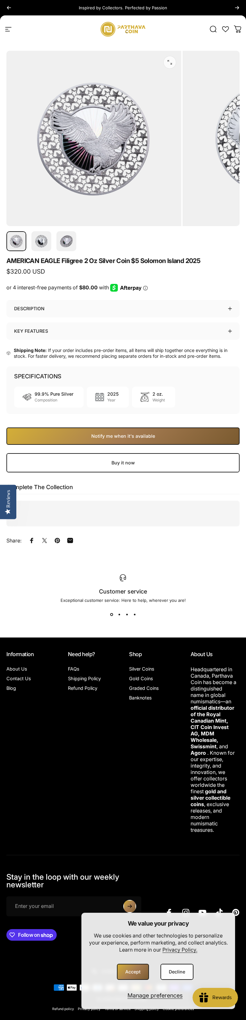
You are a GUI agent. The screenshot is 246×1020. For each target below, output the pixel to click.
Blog (11, 688)
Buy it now (123, 462)
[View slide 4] (134, 614)
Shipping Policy (84, 678)
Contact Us (18, 678)
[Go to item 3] (66, 241)
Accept (133, 971)
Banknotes (140, 697)
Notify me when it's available (123, 436)
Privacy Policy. (179, 949)
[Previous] (9, 7)
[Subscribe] (129, 906)
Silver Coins (141, 669)
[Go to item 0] (16, 241)
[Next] (237, 7)
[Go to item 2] (41, 241)
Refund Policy (82, 688)
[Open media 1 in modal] (169, 62)
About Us (16, 669)
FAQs (73, 669)
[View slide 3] (127, 614)
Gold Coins (141, 678)
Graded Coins (144, 688)
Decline (177, 971)
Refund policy (63, 1009)
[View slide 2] (119, 614)
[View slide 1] (111, 614)
